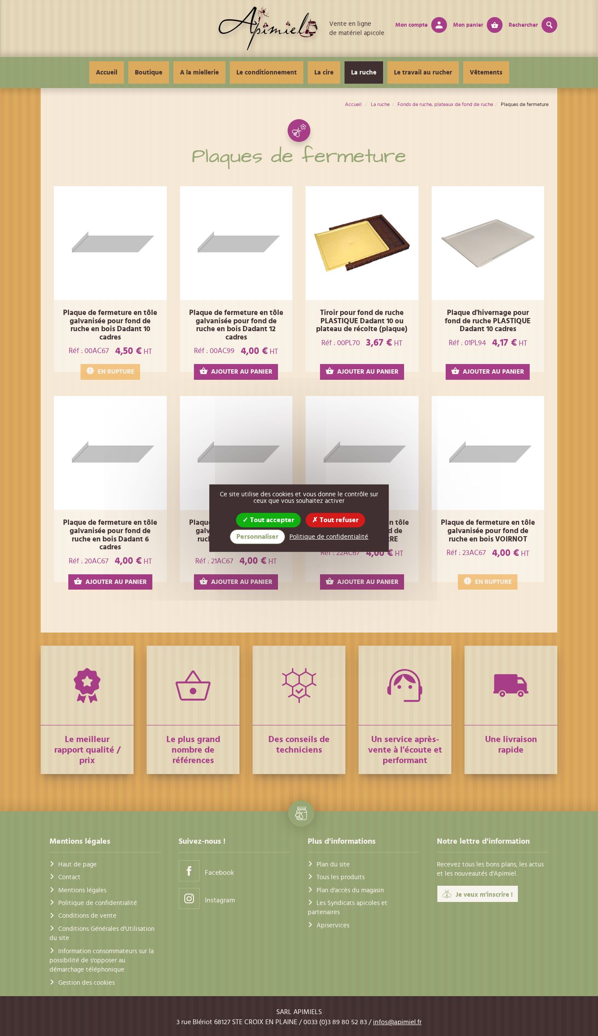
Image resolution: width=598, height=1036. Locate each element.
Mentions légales (82, 890)
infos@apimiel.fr (397, 1021)
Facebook (219, 872)
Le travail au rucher (423, 72)
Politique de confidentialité (97, 903)
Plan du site (333, 864)
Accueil (106, 72)
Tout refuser (338, 519)
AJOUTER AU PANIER (241, 371)
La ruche (363, 72)
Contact (69, 877)
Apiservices (333, 925)
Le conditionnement (266, 72)
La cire (324, 72)
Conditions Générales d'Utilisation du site (102, 933)
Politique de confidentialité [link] (328, 537)
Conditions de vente (87, 915)
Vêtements (486, 72)
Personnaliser (257, 536)
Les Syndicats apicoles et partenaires (347, 908)
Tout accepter (271, 519)
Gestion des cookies (86, 982)
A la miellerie (199, 72)
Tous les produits (341, 877)
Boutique (148, 72)
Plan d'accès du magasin (350, 890)
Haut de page (77, 864)
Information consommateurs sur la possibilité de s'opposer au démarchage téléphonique (101, 960)
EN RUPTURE (116, 371)
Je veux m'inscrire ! (484, 894)
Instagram (220, 900)
